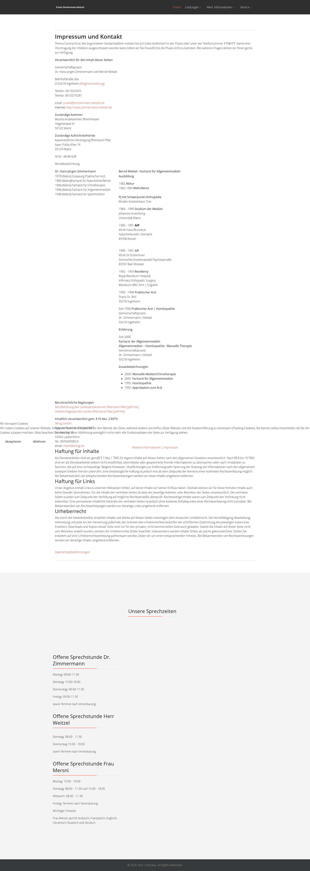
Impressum (171, 447)
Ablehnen (39, 441)
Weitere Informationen (146, 447)
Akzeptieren (13, 441)
